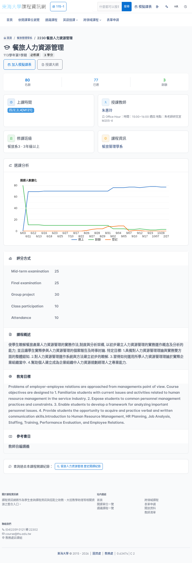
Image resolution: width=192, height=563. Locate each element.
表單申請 (150, 504)
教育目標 (24, 376)
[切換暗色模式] (185, 6)
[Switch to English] (166, 6)
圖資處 (96, 553)
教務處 (109, 553)
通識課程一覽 (105, 508)
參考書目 (24, 436)
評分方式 (24, 258)
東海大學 (63, 553)
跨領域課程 (151, 500)
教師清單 (150, 512)
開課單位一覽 (105, 504)
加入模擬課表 (21, 64)
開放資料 (150, 508)
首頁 (9, 38)
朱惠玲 (107, 110)
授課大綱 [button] (52, 64)
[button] (70, 19)
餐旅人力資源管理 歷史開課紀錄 (81, 466)
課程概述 (24, 334)
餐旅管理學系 (24, 38)
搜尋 (126, 6)
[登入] (157, 6)
